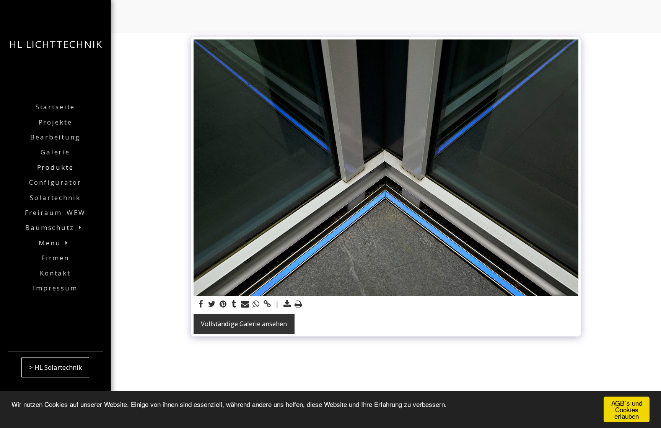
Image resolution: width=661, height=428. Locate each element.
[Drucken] (298, 304)
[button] (55, 228)
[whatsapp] (256, 304)
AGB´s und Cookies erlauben (626, 409)
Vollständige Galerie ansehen (244, 323)
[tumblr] (234, 304)
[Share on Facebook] (201, 304)
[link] (267, 304)
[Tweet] (212, 304)
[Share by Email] (245, 304)
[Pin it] (223, 304)
